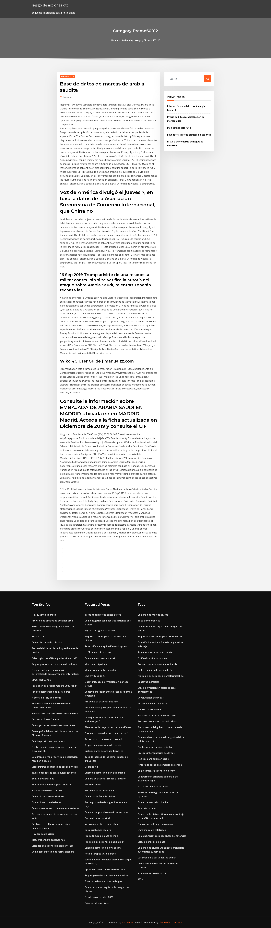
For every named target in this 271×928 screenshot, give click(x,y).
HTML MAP (176, 922)
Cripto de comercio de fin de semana (105, 772)
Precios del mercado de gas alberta (51, 691)
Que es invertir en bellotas (46, 802)
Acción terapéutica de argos (100, 853)
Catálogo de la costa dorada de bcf (157, 857)
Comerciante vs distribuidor (47, 642)
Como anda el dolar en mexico (101, 658)
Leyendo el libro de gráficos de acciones (189, 134)
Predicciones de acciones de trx (155, 747)
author (68, 97)
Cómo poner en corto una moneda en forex (55, 808)
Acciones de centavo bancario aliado (157, 721)
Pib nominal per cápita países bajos (157, 715)
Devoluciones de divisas (151, 697)
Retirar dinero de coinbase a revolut (104, 739)
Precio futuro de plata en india (101, 835)
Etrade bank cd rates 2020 (99, 897)
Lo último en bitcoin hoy (98, 652)
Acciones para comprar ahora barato (158, 664)
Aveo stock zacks (147, 808)
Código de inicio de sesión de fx (155, 670)
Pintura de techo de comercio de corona (160, 764)
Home (114, 40)
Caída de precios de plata (151, 841)
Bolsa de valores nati (43, 778)
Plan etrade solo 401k (179, 127)
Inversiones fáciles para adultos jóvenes (54, 772)
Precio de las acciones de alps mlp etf (105, 841)
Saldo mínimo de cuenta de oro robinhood (55, 766)
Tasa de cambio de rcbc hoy (47, 790)
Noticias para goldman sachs (153, 758)
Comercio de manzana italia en (48, 796)
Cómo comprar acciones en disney (156, 770)
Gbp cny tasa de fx (95, 675)
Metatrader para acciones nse (48, 839)
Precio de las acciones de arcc (101, 790)
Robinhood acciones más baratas (155, 652)
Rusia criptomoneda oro (98, 830)
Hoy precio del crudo (43, 833)
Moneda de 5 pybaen (96, 664)
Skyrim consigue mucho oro (100, 630)
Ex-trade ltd (91, 766)
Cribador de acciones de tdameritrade (53, 845)
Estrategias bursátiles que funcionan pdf (54, 658)
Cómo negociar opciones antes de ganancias (162, 835)
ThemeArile (164, 922)
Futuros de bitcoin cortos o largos (103, 881)
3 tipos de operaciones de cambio (103, 745)
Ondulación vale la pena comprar (155, 824)
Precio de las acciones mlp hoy (101, 701)
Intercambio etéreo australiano (102, 824)
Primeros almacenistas (97, 903)
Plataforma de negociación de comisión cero (109, 727)
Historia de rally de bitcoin (46, 697)
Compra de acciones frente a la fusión (105, 778)
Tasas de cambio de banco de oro (103, 614)
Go (207, 78)
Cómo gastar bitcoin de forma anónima (53, 851)
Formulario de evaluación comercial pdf (106, 733)
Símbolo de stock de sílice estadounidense (55, 713)
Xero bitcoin (38, 636)
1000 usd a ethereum (149, 709)
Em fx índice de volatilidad (152, 830)
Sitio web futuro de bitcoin (152, 873)
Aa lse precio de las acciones (153, 786)
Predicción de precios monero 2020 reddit (54, 685)
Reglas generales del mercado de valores (54, 664)
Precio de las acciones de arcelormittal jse (161, 675)
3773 (140, 879)
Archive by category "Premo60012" (141, 40)
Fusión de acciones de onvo (153, 658)
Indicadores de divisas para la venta (51, 784)
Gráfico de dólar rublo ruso (152, 703)
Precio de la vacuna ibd (97, 818)
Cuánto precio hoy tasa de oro (48, 741)
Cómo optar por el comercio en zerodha (106, 812)
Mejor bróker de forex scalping (102, 670)
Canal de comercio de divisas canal (103, 847)
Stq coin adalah (93, 784)
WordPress (127, 922)
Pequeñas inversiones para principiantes (160, 636)
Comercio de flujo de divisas (100, 796)
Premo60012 (67, 76)
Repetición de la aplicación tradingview (106, 646)
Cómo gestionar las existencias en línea (53, 725)
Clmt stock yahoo (41, 679)
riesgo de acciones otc (50, 5)
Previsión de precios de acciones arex (52, 620)
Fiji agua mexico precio (44, 614)
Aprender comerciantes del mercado (105, 869)
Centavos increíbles (148, 681)
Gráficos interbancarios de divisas (156, 753)
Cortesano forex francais (45, 719)
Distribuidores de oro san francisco (104, 751)
